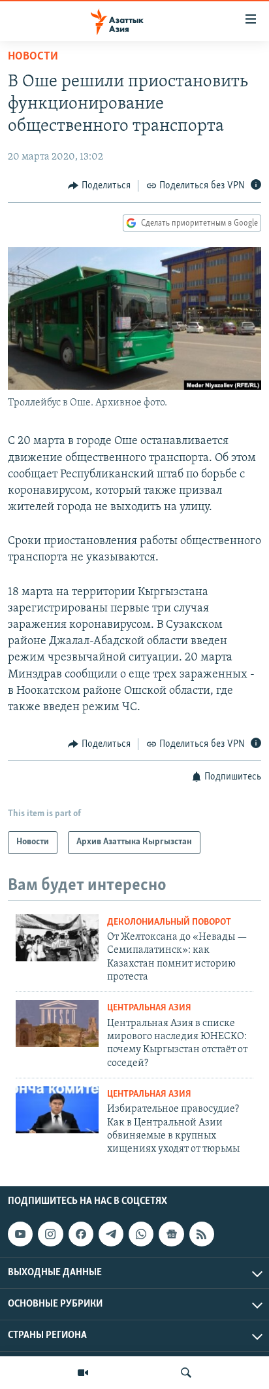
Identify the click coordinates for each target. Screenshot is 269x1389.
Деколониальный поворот (169, 922)
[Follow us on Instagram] (50, 1234)
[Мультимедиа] (83, 1372)
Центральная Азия (149, 1008)
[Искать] (186, 1372)
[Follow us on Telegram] (111, 1234)
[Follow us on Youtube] (20, 1234)
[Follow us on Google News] (171, 1234)
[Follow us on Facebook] (81, 1234)
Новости (33, 57)
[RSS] (201, 1234)
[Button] (99, 185)
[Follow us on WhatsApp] (141, 1234)
